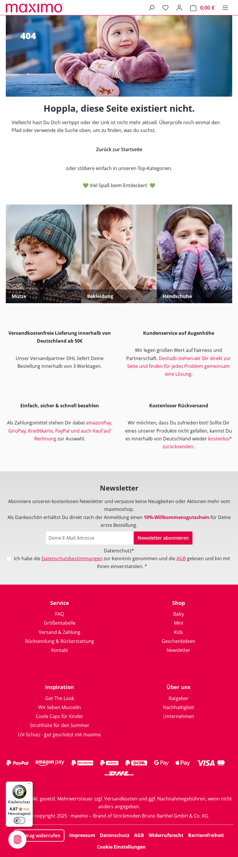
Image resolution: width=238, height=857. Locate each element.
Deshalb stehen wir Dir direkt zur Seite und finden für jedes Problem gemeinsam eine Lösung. (179, 366)
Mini (178, 623)
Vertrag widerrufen (39, 835)
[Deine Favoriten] (165, 7)
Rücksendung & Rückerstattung (59, 641)
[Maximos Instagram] (95, 784)
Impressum (82, 835)
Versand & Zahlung (59, 632)
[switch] (19, 820)
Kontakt (59, 650)
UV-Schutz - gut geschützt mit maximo (59, 734)
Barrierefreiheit (206, 835)
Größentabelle (59, 623)
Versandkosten (120, 798)
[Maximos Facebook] (119, 784)
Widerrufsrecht (166, 835)
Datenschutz (114, 835)
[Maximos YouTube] (142, 784)
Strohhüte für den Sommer (59, 725)
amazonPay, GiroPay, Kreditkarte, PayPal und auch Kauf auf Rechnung (60, 431)
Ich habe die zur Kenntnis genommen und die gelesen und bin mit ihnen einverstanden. (122, 562)
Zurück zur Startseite (119, 149)
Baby (178, 614)
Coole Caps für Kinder (59, 716)
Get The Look (59, 698)
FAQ (59, 614)
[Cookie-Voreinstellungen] (17, 839)
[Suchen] (151, 7)
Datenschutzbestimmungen (72, 558)
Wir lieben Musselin (59, 707)
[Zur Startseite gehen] (35, 7)
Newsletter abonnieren (163, 538)
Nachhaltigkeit (178, 707)
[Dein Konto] (179, 7)
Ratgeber (179, 698)
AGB (181, 558)
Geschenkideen (178, 641)
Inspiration (59, 687)
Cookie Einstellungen (121, 847)
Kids (178, 632)
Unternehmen (178, 716)
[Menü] (225, 7)
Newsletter (178, 650)
